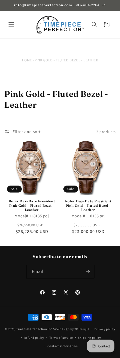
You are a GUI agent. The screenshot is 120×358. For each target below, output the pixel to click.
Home (27, 60)
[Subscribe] (88, 271)
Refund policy (34, 338)
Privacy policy (104, 329)
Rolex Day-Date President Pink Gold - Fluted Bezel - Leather (32, 205)
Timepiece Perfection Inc (34, 329)
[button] (11, 24)
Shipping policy (89, 338)
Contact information (62, 346)
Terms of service (61, 338)
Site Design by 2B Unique (71, 329)
